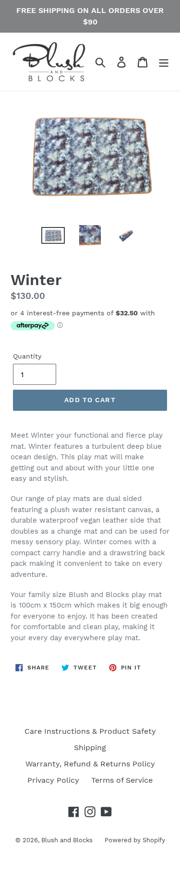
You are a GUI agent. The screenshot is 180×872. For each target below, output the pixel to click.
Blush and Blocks (67, 840)
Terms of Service (122, 780)
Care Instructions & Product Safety (90, 731)
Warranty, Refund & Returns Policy (90, 763)
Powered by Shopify (135, 840)
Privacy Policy (53, 780)
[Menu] (163, 61)
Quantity (27, 356)
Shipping (90, 747)
